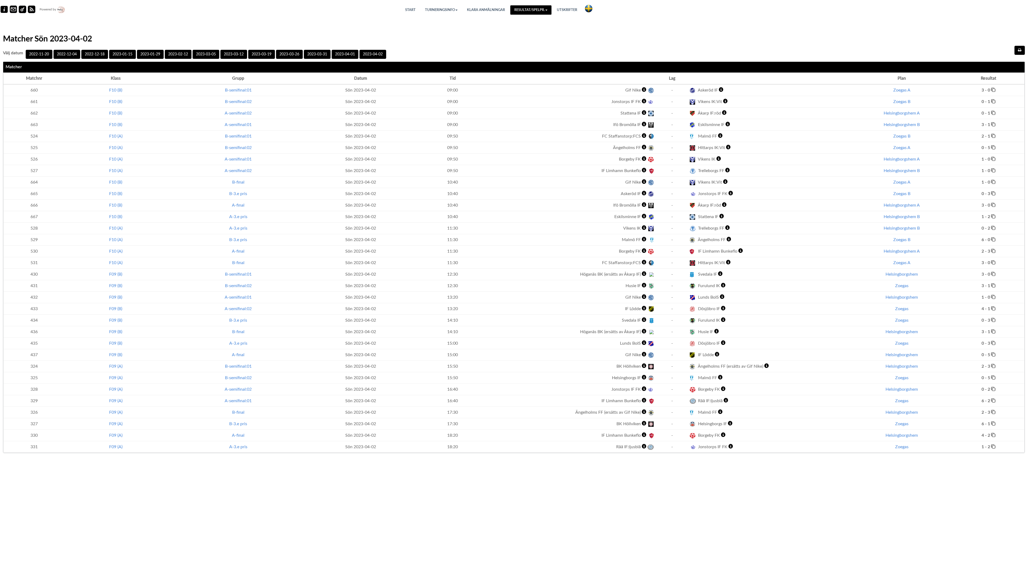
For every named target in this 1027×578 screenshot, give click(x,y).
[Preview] (1019, 50)
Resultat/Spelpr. (529, 10)
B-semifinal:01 (238, 90)
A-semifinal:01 (238, 125)
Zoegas (902, 286)
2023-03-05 (206, 54)
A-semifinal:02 (238, 113)
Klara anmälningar (486, 10)
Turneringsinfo (440, 10)
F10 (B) (115, 90)
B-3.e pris (238, 194)
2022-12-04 (67, 54)
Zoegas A (901, 90)
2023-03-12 (234, 54)
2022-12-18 (95, 54)
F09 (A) (115, 366)
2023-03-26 (289, 54)
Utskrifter (567, 10)
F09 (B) (115, 274)
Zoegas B (901, 102)
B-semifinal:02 (238, 102)
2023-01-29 (150, 54)
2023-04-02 (373, 54)
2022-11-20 (39, 54)
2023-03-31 (317, 54)
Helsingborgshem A (902, 113)
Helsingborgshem (902, 274)
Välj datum (13, 53)
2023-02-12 (178, 54)
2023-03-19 (261, 54)
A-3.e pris (238, 217)
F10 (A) (115, 136)
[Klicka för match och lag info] (993, 90)
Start (410, 10)
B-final (238, 182)
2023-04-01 (345, 54)
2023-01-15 (122, 54)
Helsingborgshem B (902, 125)
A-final (238, 205)
